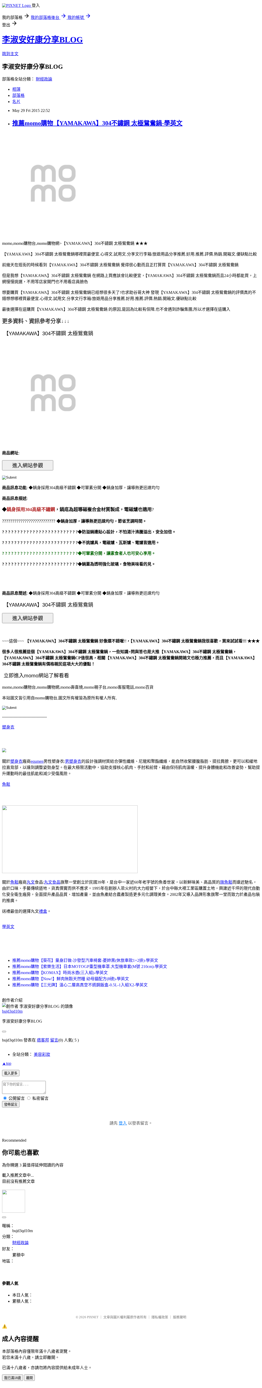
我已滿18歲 (12, 1378)
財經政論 (44, 79)
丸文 (31, 882)
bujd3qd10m (12, 1011)
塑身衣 (8, 727)
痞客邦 (43, 1040)
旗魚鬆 (226, 882)
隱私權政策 (159, 1317)
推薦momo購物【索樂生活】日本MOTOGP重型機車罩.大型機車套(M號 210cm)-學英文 (89, 966)
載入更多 (10, 1073)
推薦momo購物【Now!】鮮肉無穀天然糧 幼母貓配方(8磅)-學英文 (70, 979)
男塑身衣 (73, 761)
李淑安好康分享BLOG (42, 39)
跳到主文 (10, 54)
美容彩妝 (42, 1054)
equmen (37, 761)
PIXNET (93, 1317)
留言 (54, 1040)
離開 (29, 1378)
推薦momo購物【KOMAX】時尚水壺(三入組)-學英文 (60, 972)
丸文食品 (52, 882)
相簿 (16, 89)
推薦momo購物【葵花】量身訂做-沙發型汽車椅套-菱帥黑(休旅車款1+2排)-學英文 (85, 960)
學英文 (8, 926)
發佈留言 (10, 1104)
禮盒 (43, 911)
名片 (16, 101)
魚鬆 (6, 784)
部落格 (18, 95)
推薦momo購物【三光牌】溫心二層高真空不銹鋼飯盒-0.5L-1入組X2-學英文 (80, 985)
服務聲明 (179, 1317)
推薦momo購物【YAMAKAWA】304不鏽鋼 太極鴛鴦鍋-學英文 (97, 123)
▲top (6, 1063)
